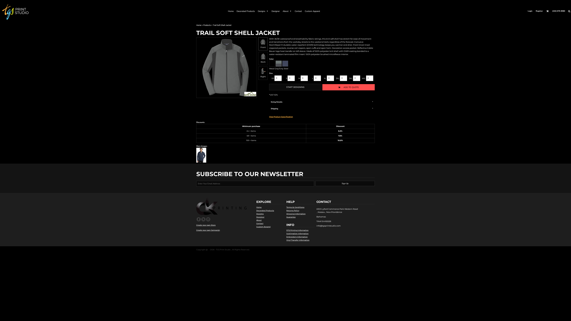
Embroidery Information (297, 237)
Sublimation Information (297, 233)
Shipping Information (296, 214)
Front (263, 47)
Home (198, 25)
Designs (260, 214)
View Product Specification (281, 117)
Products (207, 25)
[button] (245, 11)
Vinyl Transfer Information (297, 240)
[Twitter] (203, 219)
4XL (364, 78)
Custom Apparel (263, 227)
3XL (351, 78)
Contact (259, 223)
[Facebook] (199, 219)
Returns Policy (292, 210)
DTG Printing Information (297, 230)
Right (263, 76)
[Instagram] (208, 219)
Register (539, 11)
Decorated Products (265, 210)
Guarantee (291, 217)
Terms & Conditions (295, 207)
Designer (260, 217)
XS (273, 78)
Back (263, 62)
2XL (337, 78)
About (259, 220)
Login (530, 11)
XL (325, 78)
